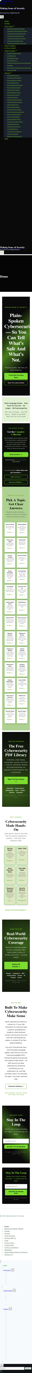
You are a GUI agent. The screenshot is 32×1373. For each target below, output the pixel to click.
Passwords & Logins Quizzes (14, 109)
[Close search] (2, 1365)
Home (6, 21)
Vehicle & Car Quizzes (12, 134)
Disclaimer (8, 1250)
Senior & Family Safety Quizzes (15, 121)
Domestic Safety (10, 711)
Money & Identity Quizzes (13, 107)
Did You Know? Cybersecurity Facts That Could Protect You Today (19, 69)
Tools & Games (9, 1236)
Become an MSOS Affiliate (13, 1229)
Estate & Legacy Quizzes (13, 95)
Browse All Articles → (16, 965)
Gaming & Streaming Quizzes (14, 99)
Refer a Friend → (16, 477)
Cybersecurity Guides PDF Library (15, 36)
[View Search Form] (2, 16)
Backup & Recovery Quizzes (14, 80)
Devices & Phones (22, 555)
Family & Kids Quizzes (12, 97)
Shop (6, 139)
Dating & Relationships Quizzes (15, 85)
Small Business (22, 602)
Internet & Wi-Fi (10, 617)
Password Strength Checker (14, 53)
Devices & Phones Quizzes (14, 87)
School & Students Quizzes (14, 119)
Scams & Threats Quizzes (13, 117)
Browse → (10, 532)
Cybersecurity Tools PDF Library (15, 41)
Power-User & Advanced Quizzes (15, 112)
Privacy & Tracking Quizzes (14, 114)
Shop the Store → (16, 454)
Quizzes (7, 1233)
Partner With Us (10, 1238)
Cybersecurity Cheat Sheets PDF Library (17, 31)
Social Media (10, 586)
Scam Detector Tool (12, 60)
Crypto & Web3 (22, 680)
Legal (6, 1240)
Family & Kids (22, 540)
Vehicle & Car (22, 695)
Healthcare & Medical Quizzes (14, 102)
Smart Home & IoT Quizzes (13, 126)
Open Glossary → (22, 901)
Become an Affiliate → (16, 482)
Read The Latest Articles (16, 383)
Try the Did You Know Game (16, 376)
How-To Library (10, 46)
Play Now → (10, 860)
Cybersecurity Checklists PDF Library (16, 33)
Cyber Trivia (22, 848)
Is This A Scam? (10, 48)
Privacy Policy (9, 1243)
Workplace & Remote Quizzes (14, 136)
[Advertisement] (16, 263)
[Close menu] (0, 1261)
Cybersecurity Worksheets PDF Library (16, 43)
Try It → (10, 900)
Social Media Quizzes (12, 129)
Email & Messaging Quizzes (14, 92)
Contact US (8, 1255)
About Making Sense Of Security (16, 1252)
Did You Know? (10, 849)
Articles (7, 23)
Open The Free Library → (16, 780)
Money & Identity (22, 524)
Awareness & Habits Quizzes (14, 78)
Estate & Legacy (22, 711)
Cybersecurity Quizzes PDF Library (16, 28)
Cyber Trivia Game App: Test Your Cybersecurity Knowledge (19, 64)
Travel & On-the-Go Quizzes (14, 131)
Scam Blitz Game (11, 55)
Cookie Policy (9, 1245)
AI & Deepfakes (22, 571)
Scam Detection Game (12, 58)
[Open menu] (2, 252)
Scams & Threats (10, 524)
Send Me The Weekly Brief (16, 1146)
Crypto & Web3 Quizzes (13, 82)
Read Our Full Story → (16, 1086)
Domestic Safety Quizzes (13, 90)
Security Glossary (22, 889)
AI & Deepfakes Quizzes (13, 75)
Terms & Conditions (11, 1247)
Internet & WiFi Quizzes (13, 104)
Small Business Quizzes (13, 124)
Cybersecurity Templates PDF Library (16, 38)
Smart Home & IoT (22, 617)
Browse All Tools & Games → (16, 910)
